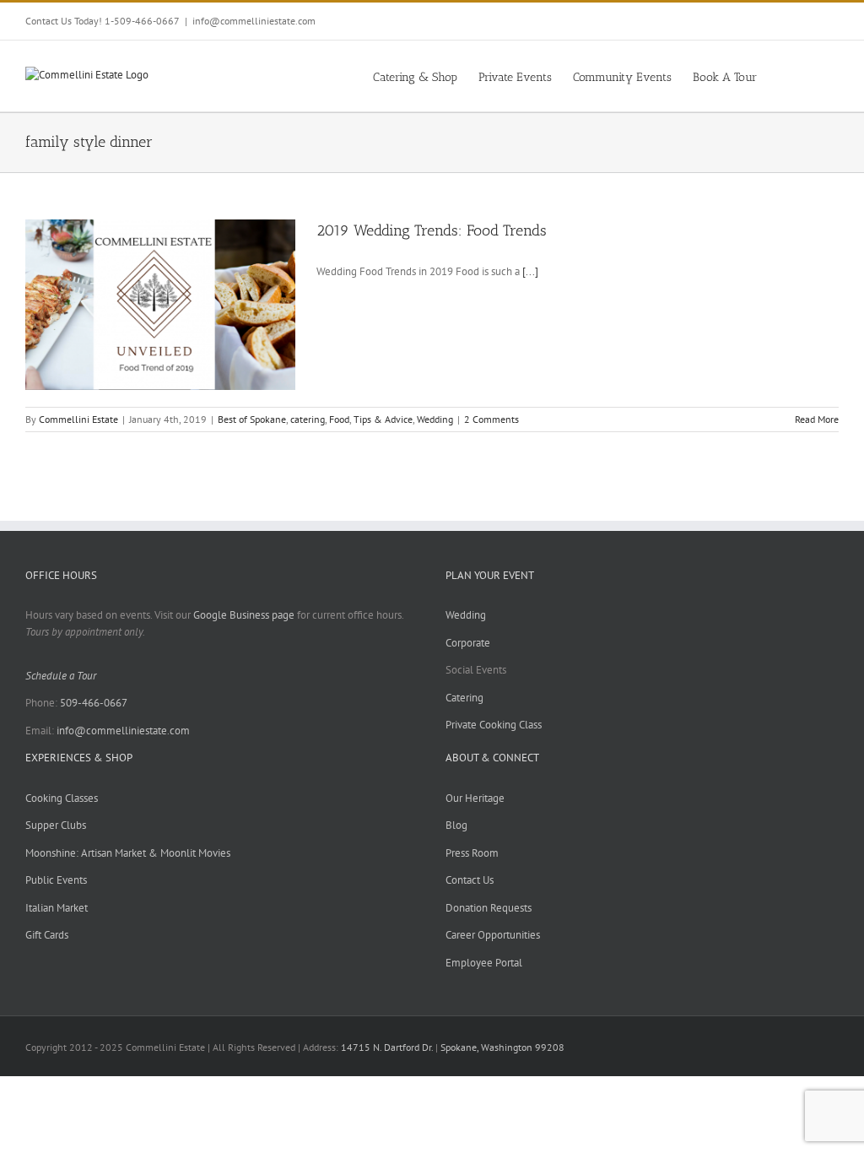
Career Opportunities (493, 935)
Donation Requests (489, 908)
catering (307, 419)
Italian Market (56, 908)
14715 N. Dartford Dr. (388, 1047)
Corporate (468, 643)
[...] (530, 271)
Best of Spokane (252, 419)
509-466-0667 (93, 703)
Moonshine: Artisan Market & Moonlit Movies (127, 853)
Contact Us (470, 880)
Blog (456, 825)
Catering (464, 697)
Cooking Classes (61, 798)
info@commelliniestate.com (254, 20)
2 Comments (491, 419)
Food (339, 419)
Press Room (472, 853)
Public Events (56, 880)
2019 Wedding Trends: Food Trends (431, 230)
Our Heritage (475, 798)
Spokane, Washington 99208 (502, 1047)
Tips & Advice (383, 419)
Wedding (435, 419)
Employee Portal (484, 962)
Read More (817, 419)
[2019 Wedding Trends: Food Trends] (160, 304)
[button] (813, 76)
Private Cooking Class (494, 724)
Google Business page (243, 615)
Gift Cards (46, 935)
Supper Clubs (55, 825)
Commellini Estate (78, 419)
